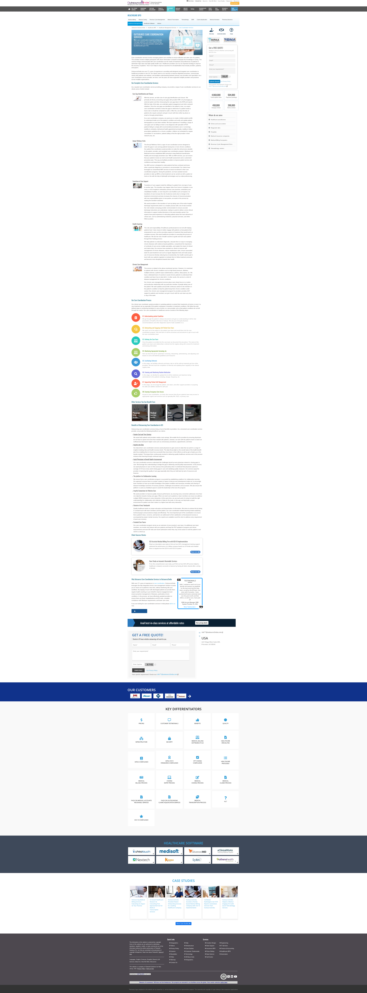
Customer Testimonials (169, 723)
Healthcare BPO (226, 951)
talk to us (172, 603)
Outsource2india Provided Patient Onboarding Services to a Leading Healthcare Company (174, 904)
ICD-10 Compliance (141, 820)
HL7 (225, 801)
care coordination (159, 583)
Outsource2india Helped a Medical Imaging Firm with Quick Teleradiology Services (228, 904)
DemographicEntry (189, 415)
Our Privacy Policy (225, 81)
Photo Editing (210, 951)
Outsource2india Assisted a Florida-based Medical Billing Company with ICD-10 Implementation (193, 904)
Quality (225, 723)
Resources (236, 1)
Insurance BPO (210, 948)
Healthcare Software (183, 843)
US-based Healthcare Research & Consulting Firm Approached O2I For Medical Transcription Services (156, 906)
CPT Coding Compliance (197, 762)
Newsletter (174, 954)
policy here (224, 982)
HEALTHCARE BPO (170, 9)
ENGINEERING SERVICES (143, 9)
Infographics (189, 959)
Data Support (210, 945)
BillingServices (136, 415)
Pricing (141, 723)
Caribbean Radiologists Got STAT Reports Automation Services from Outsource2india (211, 904)
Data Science (210, 954)
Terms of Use (150, 968)
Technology (189, 954)
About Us (205, 1)
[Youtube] (235, 977)
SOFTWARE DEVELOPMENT (152, 9)
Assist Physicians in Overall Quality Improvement (147, 459)
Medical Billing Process (141, 782)
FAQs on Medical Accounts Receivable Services (141, 801)
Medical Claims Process (225, 782)
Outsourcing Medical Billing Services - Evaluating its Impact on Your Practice (138, 903)
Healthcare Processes (225, 762)
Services (191, 1)
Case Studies (221, 1)
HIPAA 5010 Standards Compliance (169, 762)
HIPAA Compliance (141, 762)
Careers (173, 951)
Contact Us (173, 962)
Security (169, 742)
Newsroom (229, 1)
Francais (143, 959)
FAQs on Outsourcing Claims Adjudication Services (169, 801)
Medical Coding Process (197, 782)
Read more (194, 552)
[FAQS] (231, 30)
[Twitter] (228, 978)
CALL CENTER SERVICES (134, 9)
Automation (224, 954)
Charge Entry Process (169, 782)
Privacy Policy (141, 968)
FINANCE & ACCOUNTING (161, 9)
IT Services (224, 945)
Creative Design (211, 943)
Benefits (197, 723)
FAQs (172, 957)
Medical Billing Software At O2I (197, 742)
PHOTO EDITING (210, 9)
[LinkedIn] (232, 977)
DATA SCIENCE (217, 9)
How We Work (212, 1)
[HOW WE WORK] (221, 30)
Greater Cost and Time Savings (142, 434)
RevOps (192, 9)
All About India (190, 957)
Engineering (224, 943)
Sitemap (173, 959)
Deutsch (155, 959)
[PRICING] (211, 30)
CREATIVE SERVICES (186, 9)
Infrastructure (141, 742)
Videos (173, 945)
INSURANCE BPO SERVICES (202, 9)
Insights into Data (138, 445)
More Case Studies (183, 923)
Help (187, 943)
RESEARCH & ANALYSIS (225, 9)
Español (149, 959)
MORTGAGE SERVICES (178, 9)
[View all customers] (189, 696)
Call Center (209, 957)
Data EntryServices (153, 415)
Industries (198, 1)
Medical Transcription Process (197, 801)
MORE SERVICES (234, 9)
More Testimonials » (190, 607)
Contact (235, 3)
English (138, 959)
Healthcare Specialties (225, 742)
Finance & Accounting (227, 948)
